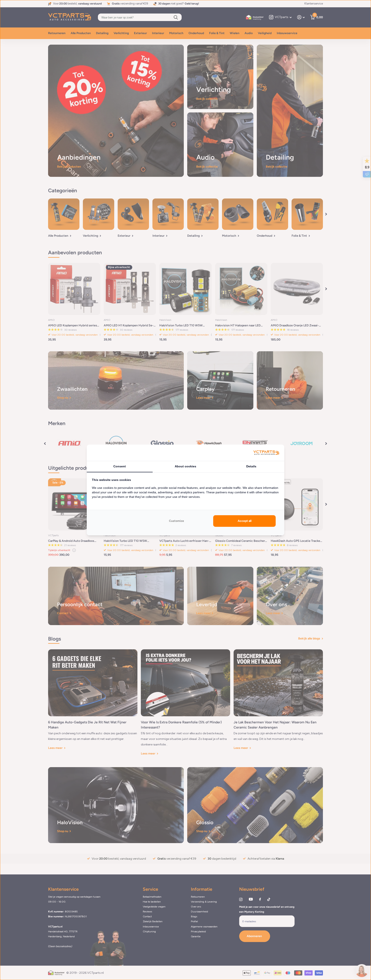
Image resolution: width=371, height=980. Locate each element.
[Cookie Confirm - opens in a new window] (266, 453)
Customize (176, 521)
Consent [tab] (119, 466)
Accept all (244, 521)
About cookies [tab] (185, 466)
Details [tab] (251, 466)
